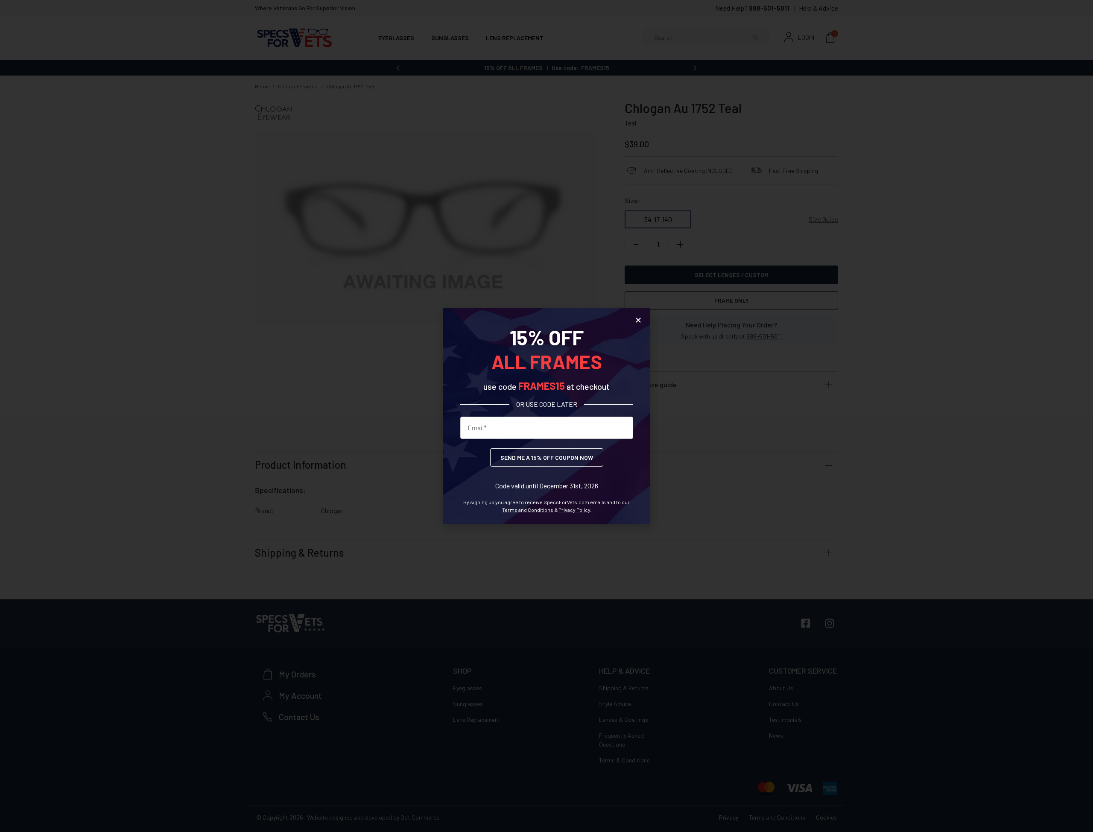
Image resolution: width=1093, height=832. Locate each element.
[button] (638, 320)
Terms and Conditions (527, 510)
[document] (546, 416)
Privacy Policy (574, 510)
